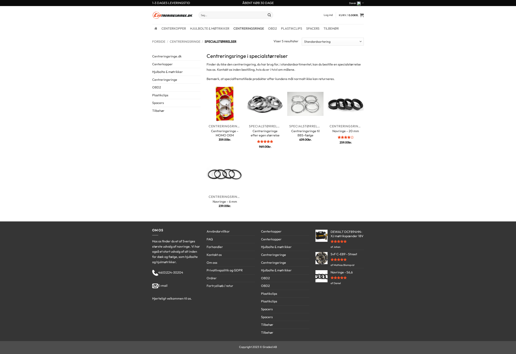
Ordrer (212, 278)
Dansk (352, 3)
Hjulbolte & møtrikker (209, 28)
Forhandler (215, 247)
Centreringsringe (248, 28)
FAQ (210, 239)
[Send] (269, 15)
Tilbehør (331, 28)
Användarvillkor (218, 231)
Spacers (312, 28)
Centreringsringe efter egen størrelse (265, 133)
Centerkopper (173, 28)
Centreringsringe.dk (167, 56)
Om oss (212, 263)
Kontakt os (214, 255)
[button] (351, 15)
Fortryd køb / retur (220, 286)
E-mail (162, 285)
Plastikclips (291, 28)
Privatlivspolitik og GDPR (225, 270)
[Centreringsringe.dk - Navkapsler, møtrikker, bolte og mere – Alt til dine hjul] (172, 15)
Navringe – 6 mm (225, 201)
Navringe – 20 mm (345, 131)
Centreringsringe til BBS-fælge (305, 133)
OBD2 (272, 28)
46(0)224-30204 (170, 272)
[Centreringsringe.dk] (155, 28)
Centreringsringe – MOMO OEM (224, 133)
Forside (158, 41)
